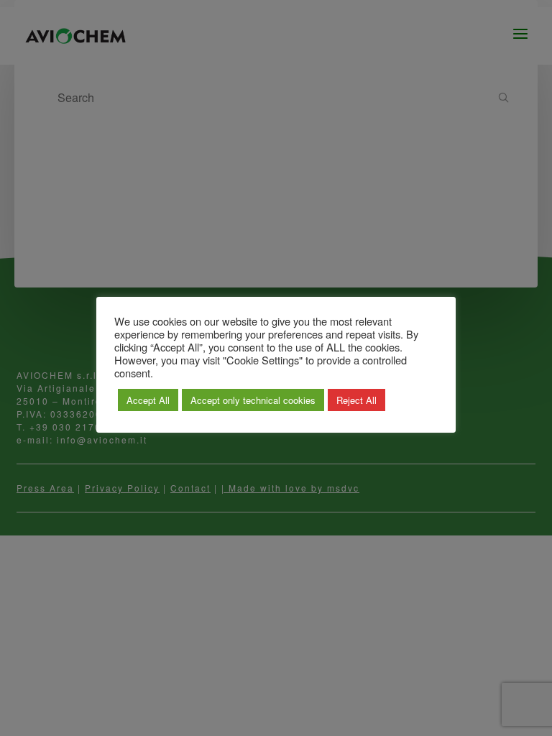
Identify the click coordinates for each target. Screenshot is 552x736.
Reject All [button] (356, 400)
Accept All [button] (148, 400)
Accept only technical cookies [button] (253, 400)
